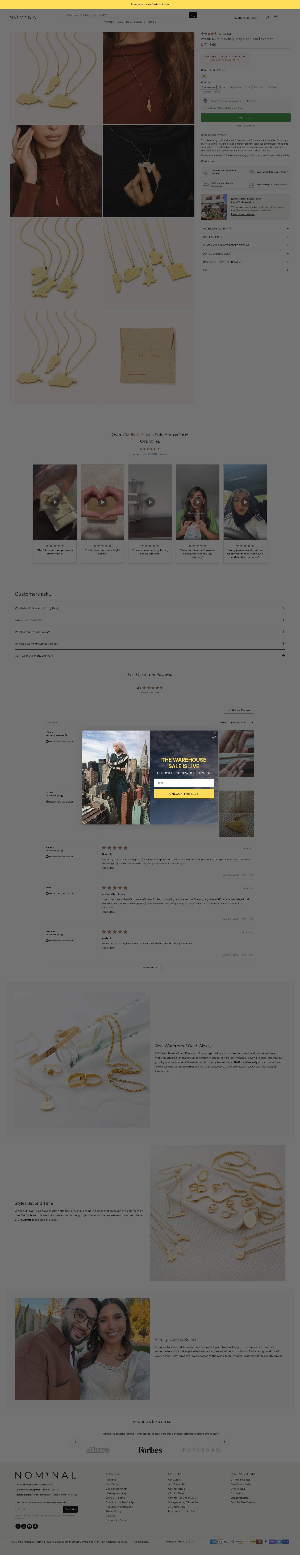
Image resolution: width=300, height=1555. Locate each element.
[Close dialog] (213, 734)
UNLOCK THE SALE (183, 794)
